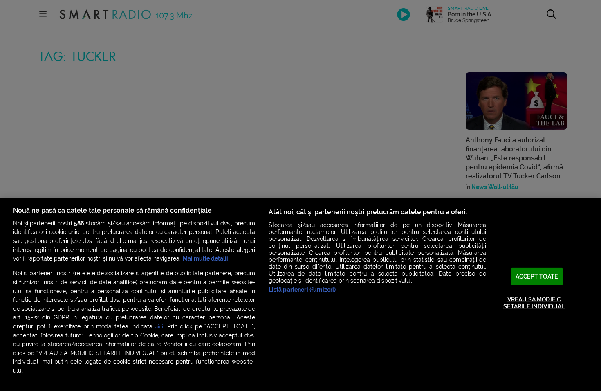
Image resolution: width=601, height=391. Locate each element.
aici (159, 327)
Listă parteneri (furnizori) (302, 289)
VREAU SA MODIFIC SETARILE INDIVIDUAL (534, 303)
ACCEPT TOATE (537, 276)
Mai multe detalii (205, 258)
